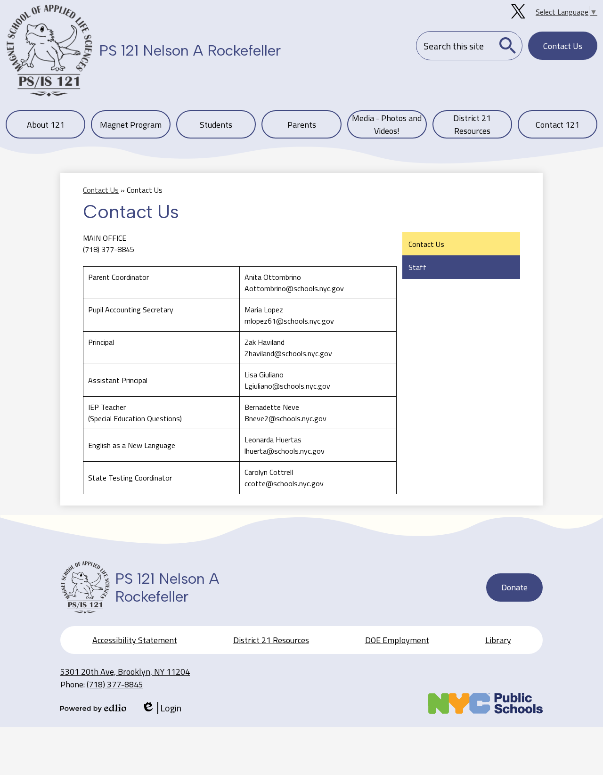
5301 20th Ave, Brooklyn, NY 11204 (125, 671)
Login (161, 708)
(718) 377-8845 (115, 684)
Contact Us (101, 190)
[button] (45, 124)
